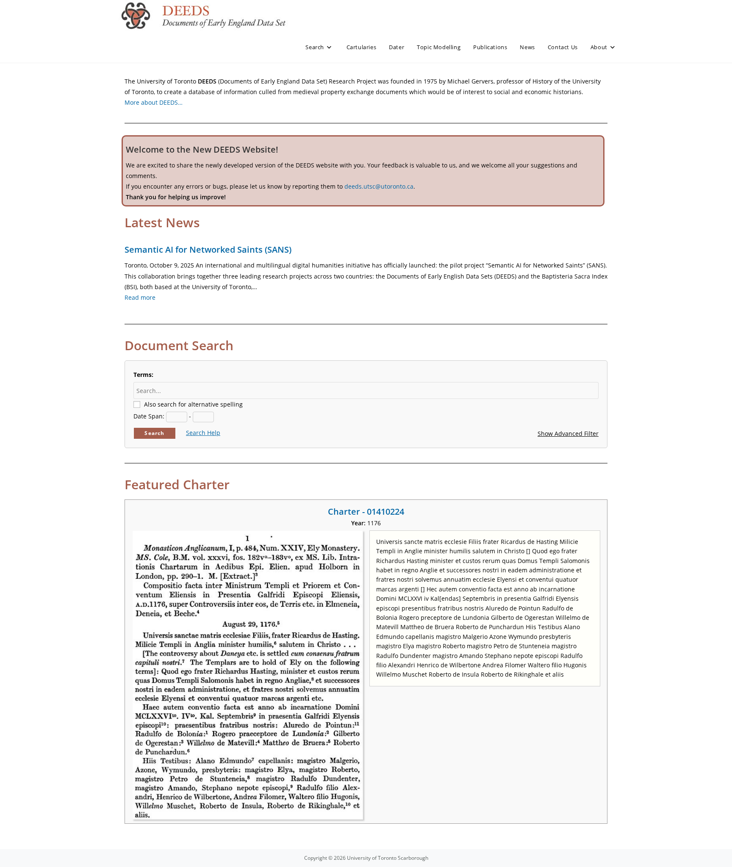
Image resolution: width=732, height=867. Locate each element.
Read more (140, 297)
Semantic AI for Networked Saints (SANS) (208, 249)
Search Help (203, 433)
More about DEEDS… (154, 102)
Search (154, 433)
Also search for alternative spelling (193, 404)
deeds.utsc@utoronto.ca (378, 186)
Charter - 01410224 (366, 511)
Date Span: (148, 416)
